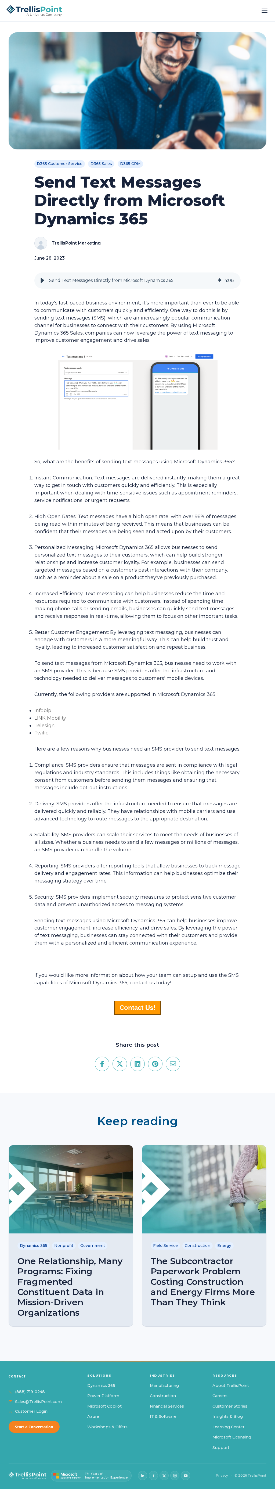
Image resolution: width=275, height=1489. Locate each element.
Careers (219, 1395)
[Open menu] (264, 11)
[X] (164, 1475)
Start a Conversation (34, 1426)
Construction (163, 1395)
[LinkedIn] (142, 1475)
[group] (137, 280)
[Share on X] (120, 1064)
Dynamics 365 (101, 1385)
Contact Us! (137, 1007)
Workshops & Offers (107, 1427)
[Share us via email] (173, 1064)
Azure (93, 1416)
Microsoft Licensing (231, 1437)
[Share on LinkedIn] (137, 1064)
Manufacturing (164, 1385)
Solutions (99, 1375)
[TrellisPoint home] (27, 1475)
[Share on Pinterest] (155, 1064)
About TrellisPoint (230, 1385)
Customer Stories (229, 1406)
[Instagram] (174, 1475)
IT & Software (163, 1416)
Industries (162, 1375)
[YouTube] (185, 1475)
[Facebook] (153, 1475)
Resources (224, 1375)
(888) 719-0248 (30, 1391)
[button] (42, 280)
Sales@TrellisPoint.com (38, 1401)
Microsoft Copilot (104, 1406)
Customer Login (31, 1411)
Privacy (222, 1475)
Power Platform (103, 1395)
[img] (220, 280)
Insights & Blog (227, 1416)
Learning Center (228, 1427)
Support (220, 1447)
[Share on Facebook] (102, 1064)
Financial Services (167, 1406)
